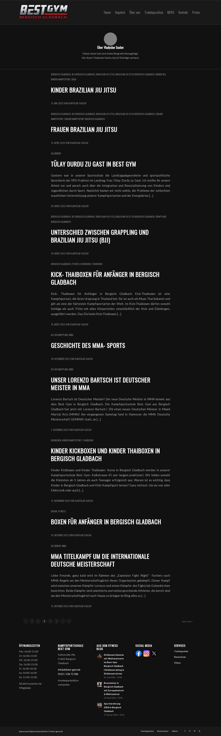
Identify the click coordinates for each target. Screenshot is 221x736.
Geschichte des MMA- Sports (88, 345)
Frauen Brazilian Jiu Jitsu (84, 129)
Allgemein (56, 153)
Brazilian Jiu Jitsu (105, 74)
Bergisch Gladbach (61, 74)
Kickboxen (86, 264)
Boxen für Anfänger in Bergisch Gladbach (106, 521)
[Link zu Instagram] (189, 731)
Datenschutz (35, 731)
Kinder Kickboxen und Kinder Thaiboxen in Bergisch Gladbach (105, 454)
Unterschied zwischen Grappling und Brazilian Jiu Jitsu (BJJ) (100, 236)
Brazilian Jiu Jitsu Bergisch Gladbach (135, 74)
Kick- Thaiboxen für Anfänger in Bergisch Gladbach (105, 278)
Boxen (54, 511)
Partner (45, 731)
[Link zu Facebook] (184, 731)
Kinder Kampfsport (61, 79)
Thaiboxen (97, 264)
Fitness (76, 264)
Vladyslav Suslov (77, 103)
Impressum (23, 731)
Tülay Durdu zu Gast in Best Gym (93, 163)
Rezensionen (180, 657)
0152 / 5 (62, 673)
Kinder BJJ (161, 74)
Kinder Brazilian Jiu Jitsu (83, 89)
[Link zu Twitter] (194, 731)
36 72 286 (72, 673)
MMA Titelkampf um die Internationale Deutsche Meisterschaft (100, 560)
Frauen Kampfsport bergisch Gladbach (84, 119)
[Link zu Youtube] (199, 731)
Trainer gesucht (56, 731)
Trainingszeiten (181, 651)
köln (74, 79)
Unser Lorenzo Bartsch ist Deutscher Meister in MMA (100, 383)
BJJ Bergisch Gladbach (83, 74)
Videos (177, 662)
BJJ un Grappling (59, 335)
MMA (71, 335)
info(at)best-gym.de (69, 669)
